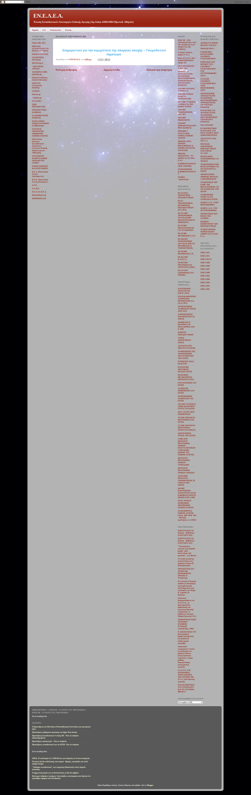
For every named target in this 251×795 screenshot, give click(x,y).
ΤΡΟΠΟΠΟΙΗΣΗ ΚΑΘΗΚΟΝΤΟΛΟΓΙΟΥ (187, 171)
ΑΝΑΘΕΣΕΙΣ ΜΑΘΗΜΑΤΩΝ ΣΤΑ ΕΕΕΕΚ (186, 390)
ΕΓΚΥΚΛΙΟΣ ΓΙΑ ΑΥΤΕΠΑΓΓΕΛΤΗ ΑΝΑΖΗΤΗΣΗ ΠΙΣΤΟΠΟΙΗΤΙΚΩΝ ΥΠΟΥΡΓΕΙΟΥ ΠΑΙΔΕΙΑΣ (208, 116)
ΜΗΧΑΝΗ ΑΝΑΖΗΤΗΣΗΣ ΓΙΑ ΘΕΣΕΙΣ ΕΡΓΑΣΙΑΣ (40, 48)
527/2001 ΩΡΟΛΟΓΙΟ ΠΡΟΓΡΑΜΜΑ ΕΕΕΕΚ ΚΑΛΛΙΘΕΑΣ (187, 427)
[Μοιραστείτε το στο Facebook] (106, 59)
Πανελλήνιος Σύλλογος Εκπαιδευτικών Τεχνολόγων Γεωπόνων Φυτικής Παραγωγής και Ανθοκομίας (39, 146)
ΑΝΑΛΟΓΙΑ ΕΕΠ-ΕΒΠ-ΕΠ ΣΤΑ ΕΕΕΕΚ (186, 347)
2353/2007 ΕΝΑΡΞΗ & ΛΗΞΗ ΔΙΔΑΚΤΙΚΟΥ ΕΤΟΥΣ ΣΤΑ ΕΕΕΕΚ (187, 406)
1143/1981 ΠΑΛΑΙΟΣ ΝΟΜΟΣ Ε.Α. (186, 90)
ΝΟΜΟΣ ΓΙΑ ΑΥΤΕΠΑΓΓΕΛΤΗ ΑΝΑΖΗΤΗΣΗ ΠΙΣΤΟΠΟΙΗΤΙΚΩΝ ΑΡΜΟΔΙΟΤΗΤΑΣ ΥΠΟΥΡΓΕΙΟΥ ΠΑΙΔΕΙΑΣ (186, 78)
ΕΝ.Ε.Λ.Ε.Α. (48, 16)
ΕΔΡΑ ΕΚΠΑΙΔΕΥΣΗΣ (38, 105)
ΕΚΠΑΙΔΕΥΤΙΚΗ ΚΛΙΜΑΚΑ (39, 111)
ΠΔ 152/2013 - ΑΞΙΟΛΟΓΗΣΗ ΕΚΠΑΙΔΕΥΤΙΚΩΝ (185, 195)
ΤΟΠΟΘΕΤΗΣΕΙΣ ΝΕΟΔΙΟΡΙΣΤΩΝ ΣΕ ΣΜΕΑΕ (186, 316)
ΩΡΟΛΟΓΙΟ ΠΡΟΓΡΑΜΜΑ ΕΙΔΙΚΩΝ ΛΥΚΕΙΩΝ (186, 470)
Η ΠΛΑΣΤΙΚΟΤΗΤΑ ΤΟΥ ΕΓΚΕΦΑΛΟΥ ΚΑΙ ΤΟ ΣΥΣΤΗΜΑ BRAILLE (186, 688)
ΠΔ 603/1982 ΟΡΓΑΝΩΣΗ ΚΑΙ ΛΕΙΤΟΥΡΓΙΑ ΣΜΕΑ (186, 265)
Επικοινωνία (55, 30)
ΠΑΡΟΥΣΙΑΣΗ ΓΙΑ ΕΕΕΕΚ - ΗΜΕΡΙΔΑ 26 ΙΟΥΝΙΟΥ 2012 (186, 533)
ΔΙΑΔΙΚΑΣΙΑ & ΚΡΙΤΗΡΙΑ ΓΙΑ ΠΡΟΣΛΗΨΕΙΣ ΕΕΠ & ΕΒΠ (186, 325)
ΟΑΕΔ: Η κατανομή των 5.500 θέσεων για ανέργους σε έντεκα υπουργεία (61, 758)
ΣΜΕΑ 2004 (205, 279)
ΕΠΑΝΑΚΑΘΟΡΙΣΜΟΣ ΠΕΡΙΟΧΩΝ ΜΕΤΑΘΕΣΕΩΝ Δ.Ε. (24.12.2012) (187, 299)
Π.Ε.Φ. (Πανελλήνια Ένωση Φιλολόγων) (40, 181)
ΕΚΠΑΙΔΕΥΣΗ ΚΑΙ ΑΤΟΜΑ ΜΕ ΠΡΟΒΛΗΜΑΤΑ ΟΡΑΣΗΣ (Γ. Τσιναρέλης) (186, 573)
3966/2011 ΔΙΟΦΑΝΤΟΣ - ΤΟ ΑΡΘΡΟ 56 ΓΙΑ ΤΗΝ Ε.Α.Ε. (186, 157)
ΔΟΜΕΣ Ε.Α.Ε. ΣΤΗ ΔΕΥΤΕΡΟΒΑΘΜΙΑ (208, 209)
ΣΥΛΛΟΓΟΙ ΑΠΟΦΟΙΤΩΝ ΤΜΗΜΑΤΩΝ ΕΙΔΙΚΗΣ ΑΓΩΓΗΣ (40, 132)
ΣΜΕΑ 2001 (205, 289)
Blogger (150, 785)
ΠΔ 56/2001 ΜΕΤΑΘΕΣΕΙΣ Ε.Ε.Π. (187, 234)
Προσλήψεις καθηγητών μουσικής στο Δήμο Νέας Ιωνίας (54, 732)
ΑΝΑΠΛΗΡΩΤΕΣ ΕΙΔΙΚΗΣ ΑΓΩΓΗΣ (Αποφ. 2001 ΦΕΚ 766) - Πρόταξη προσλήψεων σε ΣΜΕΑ (187, 515)
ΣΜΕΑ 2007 (205, 269)
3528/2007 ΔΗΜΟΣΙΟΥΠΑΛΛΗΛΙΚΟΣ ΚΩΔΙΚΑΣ (187, 125)
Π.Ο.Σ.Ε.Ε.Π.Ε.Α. (39, 192)
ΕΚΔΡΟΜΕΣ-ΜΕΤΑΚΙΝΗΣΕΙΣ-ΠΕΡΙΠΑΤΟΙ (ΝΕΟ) (186, 377)
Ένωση (68, 30)
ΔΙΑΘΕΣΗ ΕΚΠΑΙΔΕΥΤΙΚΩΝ (185, 333)
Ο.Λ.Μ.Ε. (36, 188)
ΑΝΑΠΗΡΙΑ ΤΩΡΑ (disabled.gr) (39, 73)
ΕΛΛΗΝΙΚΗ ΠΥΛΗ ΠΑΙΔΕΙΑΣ (40, 116)
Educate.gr (36, 94)
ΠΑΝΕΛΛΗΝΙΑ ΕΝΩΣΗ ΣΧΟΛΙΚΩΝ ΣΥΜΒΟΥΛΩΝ (40, 123)
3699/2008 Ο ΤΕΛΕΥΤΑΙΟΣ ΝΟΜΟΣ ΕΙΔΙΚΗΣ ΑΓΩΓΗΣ (185, 134)
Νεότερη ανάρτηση (66, 69)
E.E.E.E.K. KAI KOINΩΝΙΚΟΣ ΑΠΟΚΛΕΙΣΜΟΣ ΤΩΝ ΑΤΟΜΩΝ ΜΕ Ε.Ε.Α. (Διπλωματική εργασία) (186, 675)
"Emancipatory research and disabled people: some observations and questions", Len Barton (187, 550)
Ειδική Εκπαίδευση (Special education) (39, 79)
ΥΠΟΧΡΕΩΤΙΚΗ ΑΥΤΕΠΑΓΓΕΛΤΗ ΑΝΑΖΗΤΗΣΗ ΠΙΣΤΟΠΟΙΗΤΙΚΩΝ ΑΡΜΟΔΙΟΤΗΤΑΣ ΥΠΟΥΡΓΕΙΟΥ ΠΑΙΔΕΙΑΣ (208, 100)
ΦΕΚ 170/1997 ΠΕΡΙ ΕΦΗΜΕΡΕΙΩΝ (186, 413)
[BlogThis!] (101, 59)
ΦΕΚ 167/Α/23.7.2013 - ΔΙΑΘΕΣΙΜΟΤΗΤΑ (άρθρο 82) (187, 60)
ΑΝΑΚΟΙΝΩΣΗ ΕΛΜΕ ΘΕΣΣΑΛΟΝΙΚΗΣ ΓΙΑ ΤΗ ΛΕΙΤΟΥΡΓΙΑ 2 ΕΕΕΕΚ (209, 167)
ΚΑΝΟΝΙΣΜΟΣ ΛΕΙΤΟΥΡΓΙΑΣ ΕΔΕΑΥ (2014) (184, 291)
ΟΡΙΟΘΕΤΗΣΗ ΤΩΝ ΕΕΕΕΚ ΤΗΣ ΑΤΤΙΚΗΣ (208, 216)
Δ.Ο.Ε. (34, 185)
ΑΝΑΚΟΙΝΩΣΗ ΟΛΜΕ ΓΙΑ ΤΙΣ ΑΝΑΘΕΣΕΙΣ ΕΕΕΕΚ (209, 197)
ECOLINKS (37, 101)
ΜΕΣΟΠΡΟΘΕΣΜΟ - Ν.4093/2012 (186, 67)
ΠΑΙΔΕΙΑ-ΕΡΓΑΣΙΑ (40, 54)
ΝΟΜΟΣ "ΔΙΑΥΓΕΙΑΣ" (184, 178)
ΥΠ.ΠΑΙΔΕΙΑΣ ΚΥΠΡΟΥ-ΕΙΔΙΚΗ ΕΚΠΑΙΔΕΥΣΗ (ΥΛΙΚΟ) (39, 159)
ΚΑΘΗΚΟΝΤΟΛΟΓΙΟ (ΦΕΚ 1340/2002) (187, 165)
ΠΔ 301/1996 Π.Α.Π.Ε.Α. (183, 258)
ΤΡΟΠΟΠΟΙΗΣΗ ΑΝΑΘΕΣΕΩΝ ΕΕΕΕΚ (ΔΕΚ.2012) (187, 308)
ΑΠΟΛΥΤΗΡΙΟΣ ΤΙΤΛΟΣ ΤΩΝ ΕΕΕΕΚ (187, 434)
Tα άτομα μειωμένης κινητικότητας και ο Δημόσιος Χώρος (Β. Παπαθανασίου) (186, 562)
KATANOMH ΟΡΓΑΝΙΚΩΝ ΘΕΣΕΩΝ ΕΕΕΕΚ (185, 369)
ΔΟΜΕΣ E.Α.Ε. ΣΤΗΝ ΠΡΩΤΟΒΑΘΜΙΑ (209, 203)
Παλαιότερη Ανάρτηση (159, 69)
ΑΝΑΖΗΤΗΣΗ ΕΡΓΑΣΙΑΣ (38, 58)
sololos (137, 785)
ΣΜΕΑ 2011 (205, 256)
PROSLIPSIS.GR (39, 195)
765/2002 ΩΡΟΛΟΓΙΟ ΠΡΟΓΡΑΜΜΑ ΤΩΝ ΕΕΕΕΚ (186, 420)
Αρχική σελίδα (112, 69)
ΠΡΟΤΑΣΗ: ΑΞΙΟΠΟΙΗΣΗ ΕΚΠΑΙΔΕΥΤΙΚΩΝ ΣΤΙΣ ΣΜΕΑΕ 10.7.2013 (208, 148)
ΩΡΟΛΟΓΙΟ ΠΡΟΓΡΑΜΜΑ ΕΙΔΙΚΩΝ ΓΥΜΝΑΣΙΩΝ (184, 461)
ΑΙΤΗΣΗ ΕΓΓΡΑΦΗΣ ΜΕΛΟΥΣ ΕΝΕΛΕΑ (209, 44)
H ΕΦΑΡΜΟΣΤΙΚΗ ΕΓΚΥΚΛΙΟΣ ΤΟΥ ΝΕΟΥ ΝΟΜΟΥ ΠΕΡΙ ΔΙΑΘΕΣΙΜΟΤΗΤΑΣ (209, 131)
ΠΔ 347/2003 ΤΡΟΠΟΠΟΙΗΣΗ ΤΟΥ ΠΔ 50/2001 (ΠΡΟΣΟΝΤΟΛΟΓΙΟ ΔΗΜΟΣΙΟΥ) (186, 217)
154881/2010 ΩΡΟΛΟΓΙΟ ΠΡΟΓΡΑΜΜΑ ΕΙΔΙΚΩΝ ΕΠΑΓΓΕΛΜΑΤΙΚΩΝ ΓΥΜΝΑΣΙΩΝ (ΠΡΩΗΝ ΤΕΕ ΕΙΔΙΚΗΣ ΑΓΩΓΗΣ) (186, 447)
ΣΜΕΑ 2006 (205, 272)
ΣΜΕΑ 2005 (205, 276)
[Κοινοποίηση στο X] (104, 59)
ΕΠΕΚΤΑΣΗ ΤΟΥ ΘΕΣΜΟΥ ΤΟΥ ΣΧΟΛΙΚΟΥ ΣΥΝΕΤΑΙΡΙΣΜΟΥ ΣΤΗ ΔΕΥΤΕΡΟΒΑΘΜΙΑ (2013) (208, 69)
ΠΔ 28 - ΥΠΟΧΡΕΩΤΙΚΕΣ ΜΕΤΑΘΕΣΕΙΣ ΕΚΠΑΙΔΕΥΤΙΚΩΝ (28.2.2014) (185, 205)
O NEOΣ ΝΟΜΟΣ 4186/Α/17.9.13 (185, 54)
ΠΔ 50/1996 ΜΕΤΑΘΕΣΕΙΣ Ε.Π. (186, 252)
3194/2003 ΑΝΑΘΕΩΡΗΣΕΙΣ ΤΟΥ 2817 (185, 112)
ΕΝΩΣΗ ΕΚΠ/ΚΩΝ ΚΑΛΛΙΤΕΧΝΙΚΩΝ (40, 167)
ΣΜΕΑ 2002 (205, 286)
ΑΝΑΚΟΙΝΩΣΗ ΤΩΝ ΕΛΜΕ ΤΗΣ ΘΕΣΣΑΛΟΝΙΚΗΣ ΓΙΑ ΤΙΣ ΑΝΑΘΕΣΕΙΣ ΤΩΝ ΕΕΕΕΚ (209, 186)
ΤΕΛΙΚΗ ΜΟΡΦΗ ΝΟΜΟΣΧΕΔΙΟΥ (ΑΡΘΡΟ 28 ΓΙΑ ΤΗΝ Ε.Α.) (209, 232)
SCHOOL (36, 91)
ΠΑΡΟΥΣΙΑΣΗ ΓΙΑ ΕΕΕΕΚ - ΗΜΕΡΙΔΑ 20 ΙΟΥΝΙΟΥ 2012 (186, 540)
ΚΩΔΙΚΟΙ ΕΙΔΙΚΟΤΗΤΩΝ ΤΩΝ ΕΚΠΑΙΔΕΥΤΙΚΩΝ (209, 224)
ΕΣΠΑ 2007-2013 (38, 43)
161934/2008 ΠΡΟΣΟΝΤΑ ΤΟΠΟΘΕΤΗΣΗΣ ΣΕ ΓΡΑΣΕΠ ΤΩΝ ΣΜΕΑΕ (186, 480)
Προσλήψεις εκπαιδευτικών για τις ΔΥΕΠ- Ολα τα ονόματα (55, 744)
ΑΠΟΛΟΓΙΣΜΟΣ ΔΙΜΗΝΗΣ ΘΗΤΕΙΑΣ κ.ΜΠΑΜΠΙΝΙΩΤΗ (209, 176)
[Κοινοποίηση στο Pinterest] (109, 59)
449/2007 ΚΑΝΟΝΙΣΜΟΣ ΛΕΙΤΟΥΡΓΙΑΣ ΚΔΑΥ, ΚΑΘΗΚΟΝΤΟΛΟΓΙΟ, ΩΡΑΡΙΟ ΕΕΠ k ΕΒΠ (187, 492)
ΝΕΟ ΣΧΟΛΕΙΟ (206, 125)
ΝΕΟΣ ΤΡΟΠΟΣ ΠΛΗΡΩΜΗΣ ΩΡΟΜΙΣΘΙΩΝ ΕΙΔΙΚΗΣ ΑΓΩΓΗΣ (186, 504)
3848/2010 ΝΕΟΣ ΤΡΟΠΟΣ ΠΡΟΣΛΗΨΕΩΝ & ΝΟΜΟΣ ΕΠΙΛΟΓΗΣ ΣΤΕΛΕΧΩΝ (186, 145)
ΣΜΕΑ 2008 (205, 266)
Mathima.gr (37, 98)
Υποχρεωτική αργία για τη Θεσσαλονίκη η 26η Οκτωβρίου (55, 773)
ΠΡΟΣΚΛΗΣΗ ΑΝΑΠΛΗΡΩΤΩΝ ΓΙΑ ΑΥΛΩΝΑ (209, 158)
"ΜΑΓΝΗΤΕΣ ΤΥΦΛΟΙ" (38, 67)
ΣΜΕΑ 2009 (205, 263)
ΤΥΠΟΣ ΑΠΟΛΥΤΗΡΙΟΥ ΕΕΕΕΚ (184, 340)
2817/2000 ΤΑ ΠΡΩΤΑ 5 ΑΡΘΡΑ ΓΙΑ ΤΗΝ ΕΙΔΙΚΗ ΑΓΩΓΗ (186, 104)
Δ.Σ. (44, 30)
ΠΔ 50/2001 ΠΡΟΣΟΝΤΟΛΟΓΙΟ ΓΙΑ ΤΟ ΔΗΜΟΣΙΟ (186, 227)
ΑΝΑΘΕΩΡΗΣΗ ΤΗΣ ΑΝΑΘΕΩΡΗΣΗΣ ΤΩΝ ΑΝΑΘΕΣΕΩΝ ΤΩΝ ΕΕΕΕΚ (186, 354)
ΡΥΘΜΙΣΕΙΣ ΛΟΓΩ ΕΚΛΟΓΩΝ (186, 362)
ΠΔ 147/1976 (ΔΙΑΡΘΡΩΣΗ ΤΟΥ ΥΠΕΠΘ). (186, 272)
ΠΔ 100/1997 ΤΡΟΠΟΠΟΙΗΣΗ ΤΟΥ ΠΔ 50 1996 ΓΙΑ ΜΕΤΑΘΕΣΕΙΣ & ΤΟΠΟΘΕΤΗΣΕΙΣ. (186, 243)
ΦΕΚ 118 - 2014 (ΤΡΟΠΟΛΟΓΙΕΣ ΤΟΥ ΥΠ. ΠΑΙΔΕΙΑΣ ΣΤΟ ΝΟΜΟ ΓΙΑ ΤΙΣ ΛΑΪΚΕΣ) (187, 44)
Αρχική (35, 30)
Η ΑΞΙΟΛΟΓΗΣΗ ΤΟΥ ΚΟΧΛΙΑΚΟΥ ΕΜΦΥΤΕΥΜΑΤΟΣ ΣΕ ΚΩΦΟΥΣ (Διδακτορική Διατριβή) (187, 637)
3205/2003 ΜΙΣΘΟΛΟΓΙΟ (184, 119)
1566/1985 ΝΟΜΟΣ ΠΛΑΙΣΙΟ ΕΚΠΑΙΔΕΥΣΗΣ (185, 96)
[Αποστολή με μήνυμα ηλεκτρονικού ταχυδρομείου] (99, 59)
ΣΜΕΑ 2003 (205, 282)
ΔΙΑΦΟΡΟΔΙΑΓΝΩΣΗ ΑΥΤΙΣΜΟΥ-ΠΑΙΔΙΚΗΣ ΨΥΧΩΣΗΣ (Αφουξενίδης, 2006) (187, 624)
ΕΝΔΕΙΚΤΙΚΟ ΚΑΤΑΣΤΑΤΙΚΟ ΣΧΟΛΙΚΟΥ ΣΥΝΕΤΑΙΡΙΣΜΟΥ (208, 55)
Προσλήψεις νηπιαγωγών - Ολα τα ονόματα (49, 741)
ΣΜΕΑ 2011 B (205, 259)
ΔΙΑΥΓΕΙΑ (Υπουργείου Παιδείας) (37, 85)
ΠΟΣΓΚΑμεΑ (37, 63)
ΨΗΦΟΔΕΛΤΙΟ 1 (207, 48)
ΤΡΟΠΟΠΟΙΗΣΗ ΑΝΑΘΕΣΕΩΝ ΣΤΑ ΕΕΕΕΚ (185, 398)
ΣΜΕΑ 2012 (205, 252)
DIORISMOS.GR (39, 198)
